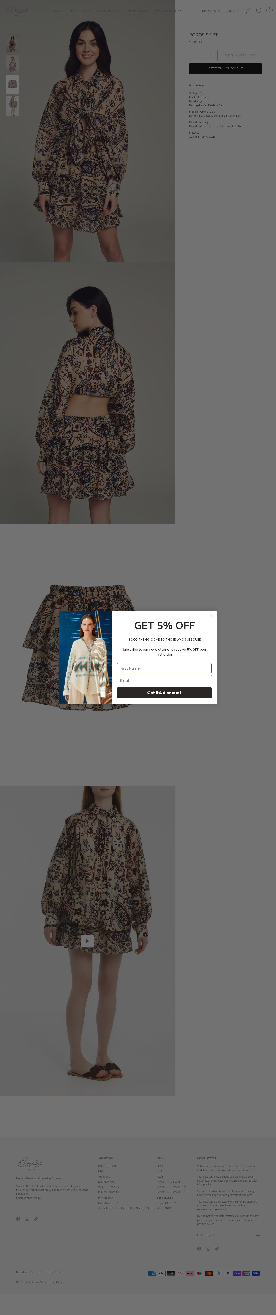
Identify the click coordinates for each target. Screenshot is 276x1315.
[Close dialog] (211, 615)
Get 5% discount (164, 693)
